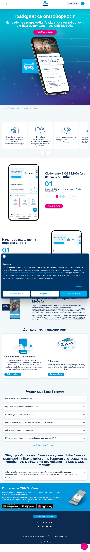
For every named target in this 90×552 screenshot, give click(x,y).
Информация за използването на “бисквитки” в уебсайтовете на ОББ (34, 273)
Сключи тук (54, 206)
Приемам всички (73, 294)
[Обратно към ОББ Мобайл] (9, 4)
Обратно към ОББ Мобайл (45, 516)
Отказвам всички (16, 294)
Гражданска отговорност (31, 108)
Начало (5, 108)
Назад (41, 153)
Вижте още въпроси (45, 445)
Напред (48, 153)
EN (82, 3)
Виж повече (78, 286)
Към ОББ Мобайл (45, 32)
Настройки (44, 294)
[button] (47, 196)
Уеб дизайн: (45, 542)
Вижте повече (13, 374)
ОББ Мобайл (15, 108)
